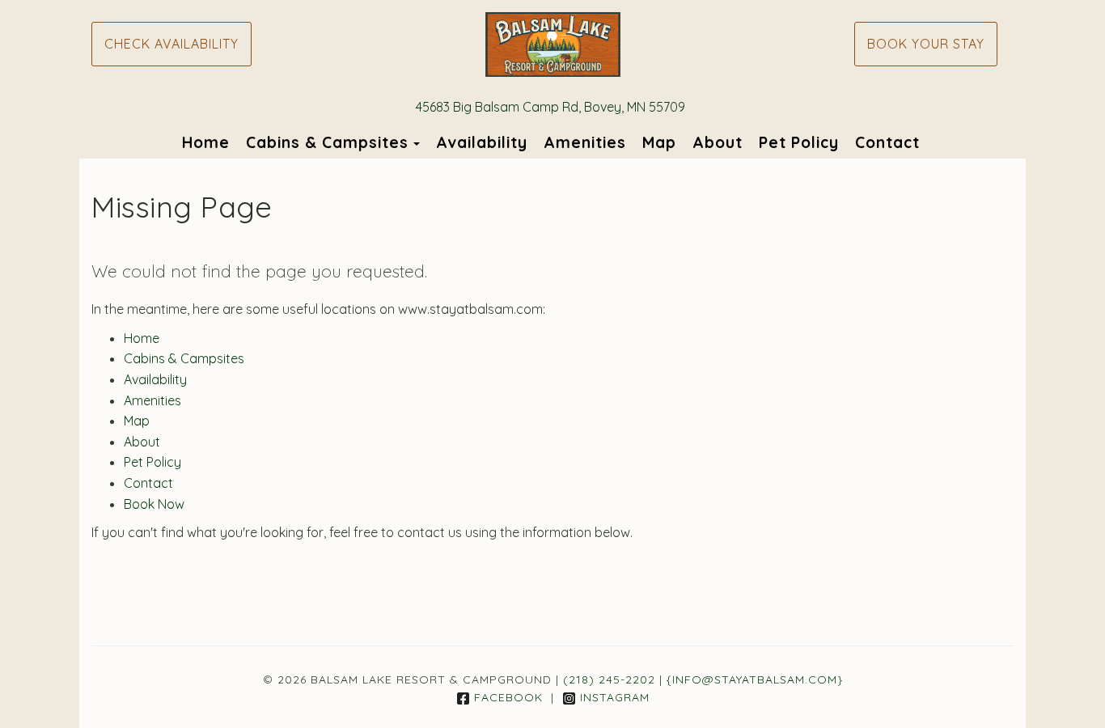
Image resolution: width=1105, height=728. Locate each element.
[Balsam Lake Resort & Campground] (552, 44)
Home (206, 142)
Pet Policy (799, 142)
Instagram (615, 697)
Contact (887, 142)
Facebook (508, 697)
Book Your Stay (925, 44)
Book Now (154, 504)
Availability (481, 142)
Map (659, 142)
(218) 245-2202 (609, 679)
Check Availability (171, 44)
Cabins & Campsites (327, 142)
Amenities (585, 142)
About (717, 142)
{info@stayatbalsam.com (752, 679)
